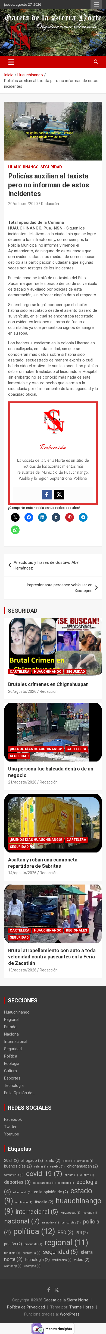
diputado (66, 1183)
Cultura (10, 1070)
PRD (65, 1232)
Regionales (76, 930)
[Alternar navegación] (11, 62)
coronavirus (14, 1175)
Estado (10, 1026)
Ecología (11, 1063)
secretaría (31, 1253)
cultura (87, 1175)
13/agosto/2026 (22, 970)
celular (41, 1166)
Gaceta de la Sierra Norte (65, 1300)
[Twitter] (59, 494)
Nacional (12, 1034)
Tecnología (14, 1085)
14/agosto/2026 (22, 873)
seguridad (60, 1251)
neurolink (50, 1222)
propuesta (33, 1244)
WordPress (70, 1314)
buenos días (18, 1166)
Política (10, 1056)
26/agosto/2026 (22, 691)
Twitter (10, 1126)
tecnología (37, 1259)
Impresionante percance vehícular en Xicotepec (59, 588)
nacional (22, 1221)
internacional (36, 1211)
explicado (23, 1202)
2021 (11, 1160)
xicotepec (32, 1266)
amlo (52, 1160)
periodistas (71, 1222)
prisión (13, 1243)
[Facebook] (47, 494)
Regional (11, 1019)
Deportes (12, 1078)
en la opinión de (51, 1192)
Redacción (50, 204)
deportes (17, 1182)
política (34, 1231)
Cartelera (19, 672)
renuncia (12, 1253)
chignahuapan (82, 1166)
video (81, 1259)
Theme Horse (81, 1307)
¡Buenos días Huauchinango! (36, 749)
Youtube (11, 1134)
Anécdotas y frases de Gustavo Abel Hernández (46, 565)
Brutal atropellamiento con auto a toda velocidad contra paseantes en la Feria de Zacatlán (52, 957)
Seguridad (51, 167)
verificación (61, 1260)
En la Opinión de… (19, 1092)
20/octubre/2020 (23, 204)
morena (90, 1213)
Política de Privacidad (26, 1307)
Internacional (15, 1041)
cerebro (57, 1166)
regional (66, 1242)
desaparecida (44, 1183)
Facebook (13, 1119)
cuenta (71, 1175)
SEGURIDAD (23, 611)
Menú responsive (96, 4)
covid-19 (44, 1174)
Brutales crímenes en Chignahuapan (48, 684)
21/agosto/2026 (22, 782)
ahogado (32, 1160)
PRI (82, 1232)
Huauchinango (23, 167)
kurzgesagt (70, 1213)
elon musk (22, 1192)
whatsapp (12, 1266)
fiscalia (44, 1202)
